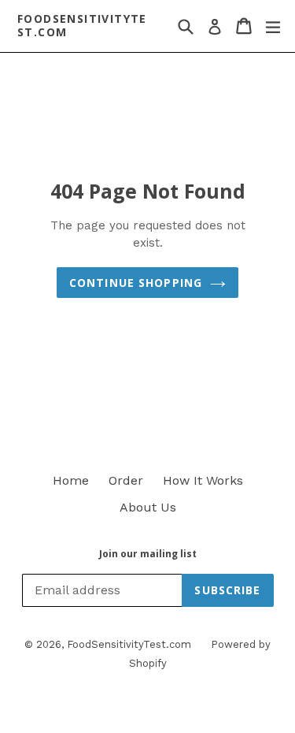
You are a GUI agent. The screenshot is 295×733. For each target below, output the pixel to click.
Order (126, 480)
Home (71, 480)
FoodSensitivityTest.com (82, 26)
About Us (148, 507)
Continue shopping (135, 282)
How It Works (203, 480)
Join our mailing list (148, 554)
